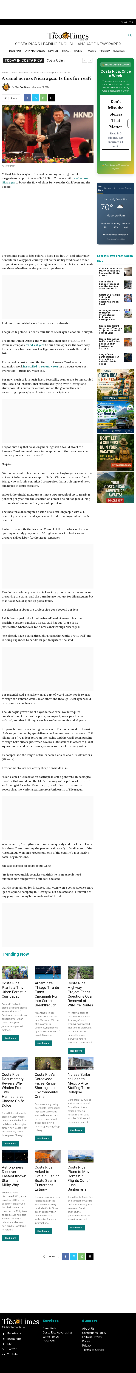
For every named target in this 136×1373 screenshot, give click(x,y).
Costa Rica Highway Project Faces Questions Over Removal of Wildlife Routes (80, 994)
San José (100, 188)
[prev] (84, 60)
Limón (121, 188)
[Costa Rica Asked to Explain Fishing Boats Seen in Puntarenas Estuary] (48, 1156)
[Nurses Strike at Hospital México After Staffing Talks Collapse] (81, 1063)
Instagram (14, 1338)
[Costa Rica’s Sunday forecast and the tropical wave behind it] (128, 284)
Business (23, 72)
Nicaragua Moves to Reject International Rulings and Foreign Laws (109, 315)
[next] (90, 60)
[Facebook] (27, 97)
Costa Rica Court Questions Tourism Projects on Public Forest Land (110, 329)
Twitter (11, 1349)
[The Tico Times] (7, 87)
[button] (130, 35)
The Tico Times (22, 87)
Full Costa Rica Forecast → (115, 234)
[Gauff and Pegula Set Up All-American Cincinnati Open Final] (128, 298)
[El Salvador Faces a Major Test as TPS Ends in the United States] (128, 271)
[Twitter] (35, 97)
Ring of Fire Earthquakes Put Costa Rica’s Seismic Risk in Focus (109, 359)
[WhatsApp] (43, 97)
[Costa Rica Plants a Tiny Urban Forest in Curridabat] (15, 972)
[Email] (51, 97)
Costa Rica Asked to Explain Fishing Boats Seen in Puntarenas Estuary (47, 1178)
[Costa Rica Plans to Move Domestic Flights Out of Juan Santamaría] (81, 1156)
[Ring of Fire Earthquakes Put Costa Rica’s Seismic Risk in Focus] (128, 357)
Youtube (13, 1354)
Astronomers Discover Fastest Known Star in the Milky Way (14, 1176)
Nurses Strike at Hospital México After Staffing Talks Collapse (79, 1083)
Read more (10, 1038)
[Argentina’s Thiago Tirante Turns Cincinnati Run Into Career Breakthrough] (48, 972)
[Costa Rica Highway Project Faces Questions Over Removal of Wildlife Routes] (81, 972)
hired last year (35, 345)
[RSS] (3, 1343)
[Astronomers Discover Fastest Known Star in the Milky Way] (15, 1156)
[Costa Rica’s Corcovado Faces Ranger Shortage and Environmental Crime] (48, 1063)
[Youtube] (3, 1354)
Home (5, 72)
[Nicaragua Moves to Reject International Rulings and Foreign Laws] (128, 313)
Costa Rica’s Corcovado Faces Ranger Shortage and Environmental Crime (46, 1085)
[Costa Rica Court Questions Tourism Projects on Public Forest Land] (128, 329)
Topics (13, 72)
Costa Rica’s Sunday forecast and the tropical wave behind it (109, 285)
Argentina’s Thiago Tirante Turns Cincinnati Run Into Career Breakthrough (47, 994)
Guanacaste (110, 188)
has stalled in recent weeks (41, 366)
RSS (9, 1343)
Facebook (14, 1333)
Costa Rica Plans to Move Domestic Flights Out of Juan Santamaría (79, 1178)
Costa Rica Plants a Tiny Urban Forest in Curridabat (14, 989)
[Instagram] (3, 1338)
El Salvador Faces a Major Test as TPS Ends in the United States (110, 272)
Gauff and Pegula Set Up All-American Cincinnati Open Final (109, 300)
